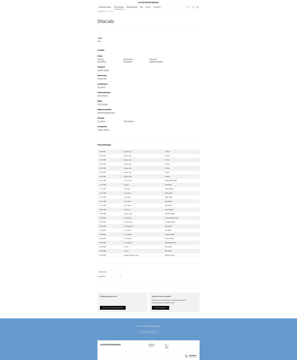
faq (165, 344)
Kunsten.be (157, 7)
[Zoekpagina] (193, 7)
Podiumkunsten (119, 7)
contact (167, 346)
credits (166, 348)
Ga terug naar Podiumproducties (112, 307)
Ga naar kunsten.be (160, 307)
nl (186, 7)
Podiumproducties (102, 11)
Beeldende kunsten (105, 7)
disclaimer (151, 346)
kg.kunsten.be (102, 276)
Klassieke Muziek (132, 7)
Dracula (111, 11)
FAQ (141, 7)
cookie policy (151, 344)
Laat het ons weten (148, 332)
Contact (148, 7)
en (188, 7)
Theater (99, 38)
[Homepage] (148, 2)
